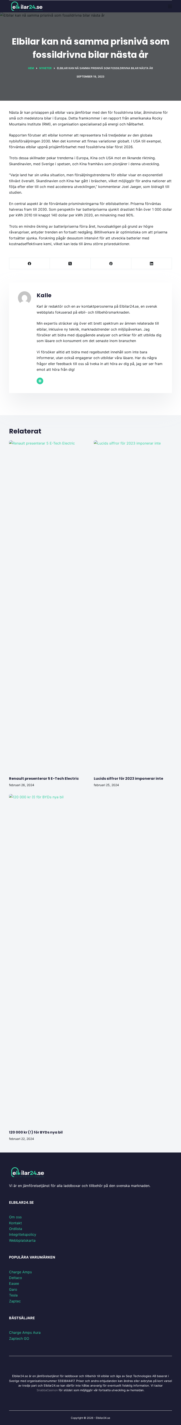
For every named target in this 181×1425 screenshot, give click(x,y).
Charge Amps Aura (25, 1332)
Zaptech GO (19, 1338)
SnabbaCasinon (47, 1390)
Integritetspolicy (22, 1234)
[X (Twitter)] (70, 263)
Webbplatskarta (22, 1240)
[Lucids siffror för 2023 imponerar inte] (133, 606)
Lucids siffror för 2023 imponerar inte (128, 778)
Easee (14, 1283)
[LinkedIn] (151, 263)
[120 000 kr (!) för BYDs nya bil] (48, 959)
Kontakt (15, 1223)
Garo (13, 1289)
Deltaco (15, 1277)
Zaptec (15, 1301)
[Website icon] (40, 381)
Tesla (13, 1295)
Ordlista (15, 1228)
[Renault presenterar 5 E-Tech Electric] (48, 606)
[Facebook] (29, 263)
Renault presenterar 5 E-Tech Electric (44, 778)
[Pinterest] (111, 263)
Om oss (15, 1217)
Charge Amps (20, 1272)
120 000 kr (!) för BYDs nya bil (36, 1132)
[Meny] (170, 6)
